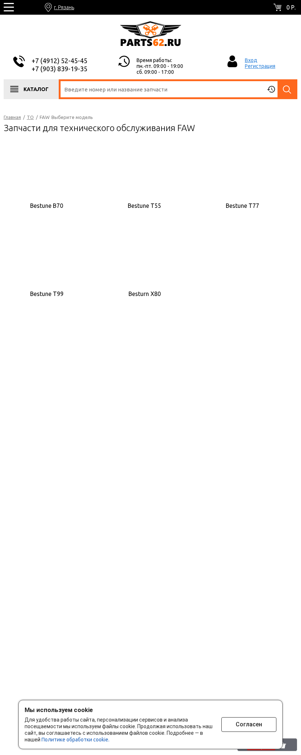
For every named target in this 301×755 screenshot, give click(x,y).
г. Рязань (64, 7)
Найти (287, 89)
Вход (251, 60)
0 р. (290, 7)
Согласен (249, 724)
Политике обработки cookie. (75, 740)
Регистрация (260, 66)
